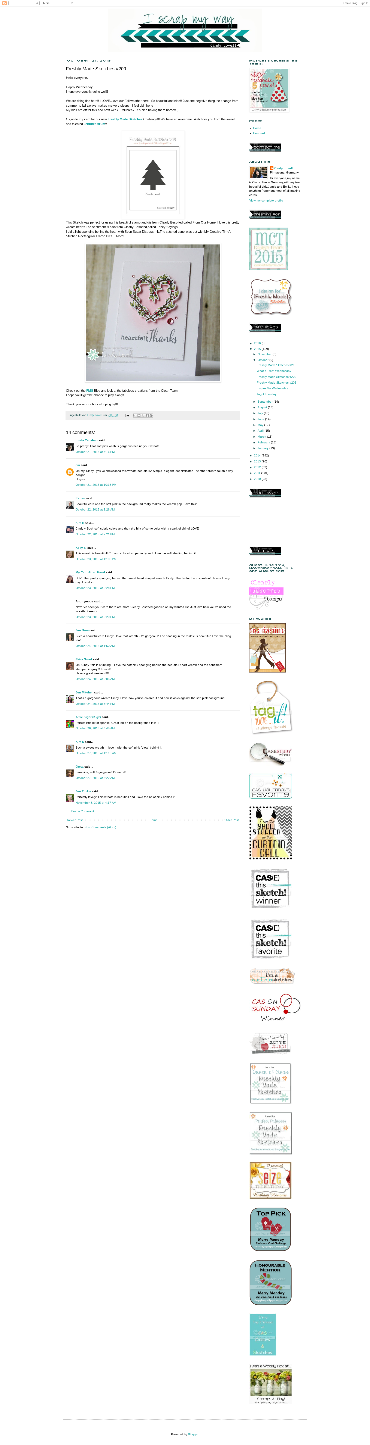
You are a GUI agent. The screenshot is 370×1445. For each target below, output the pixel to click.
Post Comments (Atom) (100, 827)
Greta (80, 766)
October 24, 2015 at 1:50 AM (95, 645)
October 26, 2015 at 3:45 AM (95, 728)
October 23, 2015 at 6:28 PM (95, 588)
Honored (259, 133)
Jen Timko (83, 791)
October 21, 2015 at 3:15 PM (95, 451)
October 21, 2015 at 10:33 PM (96, 484)
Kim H (80, 523)
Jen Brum (83, 630)
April (261, 430)
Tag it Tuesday (266, 394)
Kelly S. (81, 547)
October (263, 360)
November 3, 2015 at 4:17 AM (96, 802)
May (261, 425)
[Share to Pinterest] (151, 415)
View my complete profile (266, 200)
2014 (258, 455)
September (265, 401)
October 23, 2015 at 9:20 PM (95, 617)
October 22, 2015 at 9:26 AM (95, 509)
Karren (80, 498)
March (262, 436)
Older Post (231, 820)
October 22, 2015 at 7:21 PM (95, 534)
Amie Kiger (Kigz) (89, 717)
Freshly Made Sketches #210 (276, 365)
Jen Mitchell (84, 692)
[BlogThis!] (139, 415)
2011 (257, 473)
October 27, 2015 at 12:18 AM (96, 753)
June (261, 419)
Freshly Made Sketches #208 (276, 382)
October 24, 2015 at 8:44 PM (95, 703)
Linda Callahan (87, 440)
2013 (258, 461)
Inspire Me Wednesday (272, 388)
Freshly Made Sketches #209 (276, 376)
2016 (258, 343)
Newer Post (75, 820)
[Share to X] (143, 415)
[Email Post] (127, 415)
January (263, 448)
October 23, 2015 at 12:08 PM (96, 559)
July (261, 413)
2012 (258, 467)
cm (78, 465)
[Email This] (135, 415)
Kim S (80, 741)
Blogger (193, 1434)
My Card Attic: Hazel (90, 572)
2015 (258, 349)
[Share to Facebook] (147, 415)
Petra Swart (84, 659)
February (264, 442)
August (263, 407)
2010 (258, 479)
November (265, 354)
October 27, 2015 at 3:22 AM (95, 778)
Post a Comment (82, 811)
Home (153, 820)
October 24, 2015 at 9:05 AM (95, 679)
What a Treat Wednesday (274, 370)
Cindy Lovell (283, 168)
